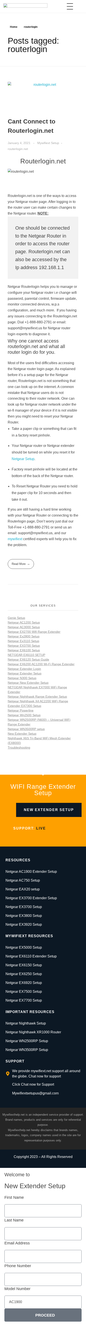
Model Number (17, 1289)
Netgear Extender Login (24, 669)
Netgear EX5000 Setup (24, 947)
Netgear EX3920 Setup (24, 924)
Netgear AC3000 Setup (24, 627)
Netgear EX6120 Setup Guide (28, 659)
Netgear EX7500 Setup (24, 991)
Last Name (14, 1220)
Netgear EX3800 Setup (24, 916)
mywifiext (15, 539)
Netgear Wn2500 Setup (24, 715)
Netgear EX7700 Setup (24, 1000)
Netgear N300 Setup (22, 678)
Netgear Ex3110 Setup (23, 641)
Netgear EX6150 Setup (24, 965)
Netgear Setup (23, 459)
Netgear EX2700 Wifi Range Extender (34, 631)
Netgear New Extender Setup (28, 682)
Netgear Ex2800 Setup (23, 636)
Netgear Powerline (21, 710)
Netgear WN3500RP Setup (27, 1050)
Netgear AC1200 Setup (24, 622)
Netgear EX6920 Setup (24, 983)
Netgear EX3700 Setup (24, 645)
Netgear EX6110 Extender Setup (31, 956)
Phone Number (17, 1266)
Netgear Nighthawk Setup (26, 1023)
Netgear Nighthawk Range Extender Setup (37, 696)
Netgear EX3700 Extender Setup (31, 898)
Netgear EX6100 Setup (24, 650)
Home (13, 26)
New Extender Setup (22, 733)
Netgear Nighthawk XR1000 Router (33, 1032)
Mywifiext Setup (48, 143)
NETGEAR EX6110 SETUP (26, 655)
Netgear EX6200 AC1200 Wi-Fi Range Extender (41, 664)
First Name (14, 1197)
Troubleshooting (19, 747)
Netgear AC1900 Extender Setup (31, 871)
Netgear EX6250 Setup (24, 974)
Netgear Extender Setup (24, 673)
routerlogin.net (18, 149)
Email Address (17, 1243)
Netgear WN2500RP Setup (27, 1041)
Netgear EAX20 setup (23, 889)
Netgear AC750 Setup (23, 880)
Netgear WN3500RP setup (26, 729)
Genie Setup (16, 618)
